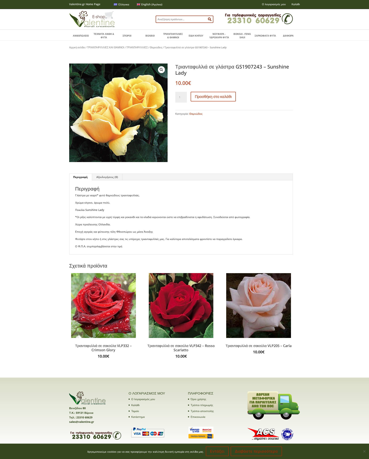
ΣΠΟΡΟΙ (127, 35)
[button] (161, 69)
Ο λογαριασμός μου (274, 4)
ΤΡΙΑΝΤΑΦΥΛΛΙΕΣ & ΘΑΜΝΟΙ (173, 36)
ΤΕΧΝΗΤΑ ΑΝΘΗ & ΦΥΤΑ (104, 36)
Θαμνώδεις (156, 47)
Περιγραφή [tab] (80, 177)
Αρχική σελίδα (77, 47)
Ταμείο (135, 411)
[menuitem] (121, 4)
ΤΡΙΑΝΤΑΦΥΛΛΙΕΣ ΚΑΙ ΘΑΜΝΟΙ (105, 47)
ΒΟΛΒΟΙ (150, 35)
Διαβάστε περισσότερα (256, 451)
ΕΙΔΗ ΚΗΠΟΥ (196, 35)
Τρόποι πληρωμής (202, 405)
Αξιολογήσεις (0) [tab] (107, 177)
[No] (364, 451)
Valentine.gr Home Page (84, 4)
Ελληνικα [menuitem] (123, 4)
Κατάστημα (138, 417)
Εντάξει (217, 451)
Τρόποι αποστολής (202, 411)
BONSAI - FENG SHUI (242, 36)
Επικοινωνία (198, 417)
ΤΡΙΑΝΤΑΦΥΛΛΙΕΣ (137, 47)
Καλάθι (296, 4)
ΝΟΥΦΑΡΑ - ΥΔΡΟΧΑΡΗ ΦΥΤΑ (219, 36)
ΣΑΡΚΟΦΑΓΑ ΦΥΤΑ (265, 35)
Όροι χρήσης (198, 399)
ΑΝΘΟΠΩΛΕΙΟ (81, 35)
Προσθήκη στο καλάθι (213, 96)
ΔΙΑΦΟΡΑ (288, 35)
